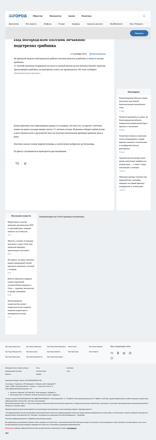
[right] (148, 24)
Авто (68, 371)
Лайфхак (47, 24)
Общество (38, 16)
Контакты (70, 368)
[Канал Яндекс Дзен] (130, 353)
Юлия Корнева (97, 53)
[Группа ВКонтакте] (112, 353)
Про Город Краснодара (55, 357)
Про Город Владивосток (34, 357)
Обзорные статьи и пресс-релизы (16, 368)
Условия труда (41, 371)
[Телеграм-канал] (124, 353)
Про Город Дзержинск (12, 346)
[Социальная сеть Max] (112, 357)
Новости (8, 374)
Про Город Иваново (95, 346)
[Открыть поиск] (144, 15)
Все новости (31, 24)
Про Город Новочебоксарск (56, 346)
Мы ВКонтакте (116, 24)
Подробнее (81, 415)
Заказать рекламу (95, 24)
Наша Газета (72, 346)
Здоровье (76, 24)
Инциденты (55, 16)
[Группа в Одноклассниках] (118, 353)
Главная (38, 374)
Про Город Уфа (73, 352)
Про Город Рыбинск (53, 352)
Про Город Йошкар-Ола (13, 352)
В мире (61, 24)
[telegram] (25, 163)
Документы (14, 24)
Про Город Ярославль (12, 357)
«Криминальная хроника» (27, 73)
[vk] (17, 163)
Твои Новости (93, 352)
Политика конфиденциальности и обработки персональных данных (28, 418)
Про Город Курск (32, 352)
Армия (71, 16)
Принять (139, 33)
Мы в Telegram (136, 24)
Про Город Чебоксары (33, 346)
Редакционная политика (13, 371)
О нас (38, 368)
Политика (87, 16)
